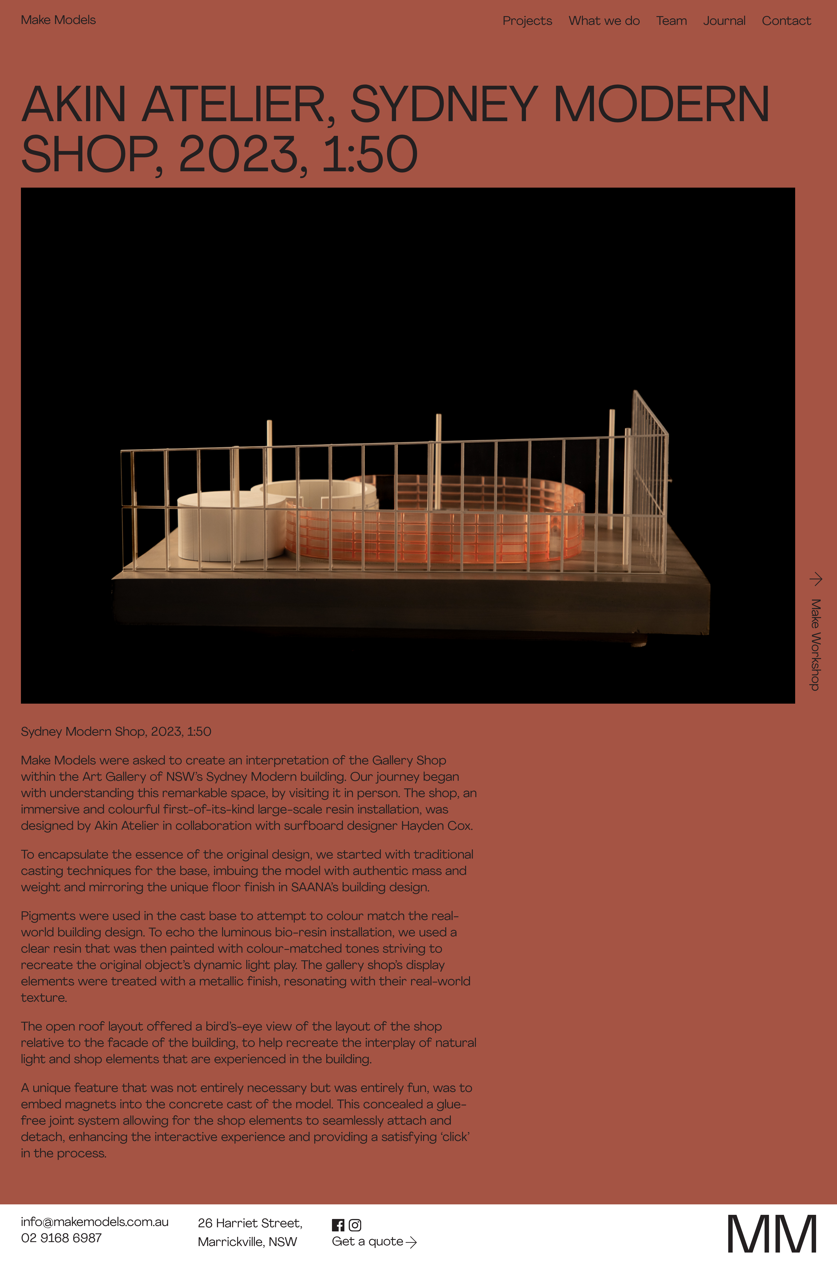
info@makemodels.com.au (95, 1223)
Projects (527, 21)
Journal (724, 21)
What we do (604, 21)
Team (671, 21)
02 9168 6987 (61, 1239)
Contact (786, 21)
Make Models (58, 21)
